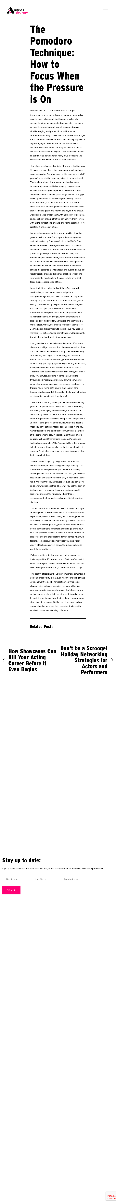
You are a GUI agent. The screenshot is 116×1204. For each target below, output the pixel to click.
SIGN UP (11, 890)
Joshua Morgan (67, 110)
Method (34, 110)
